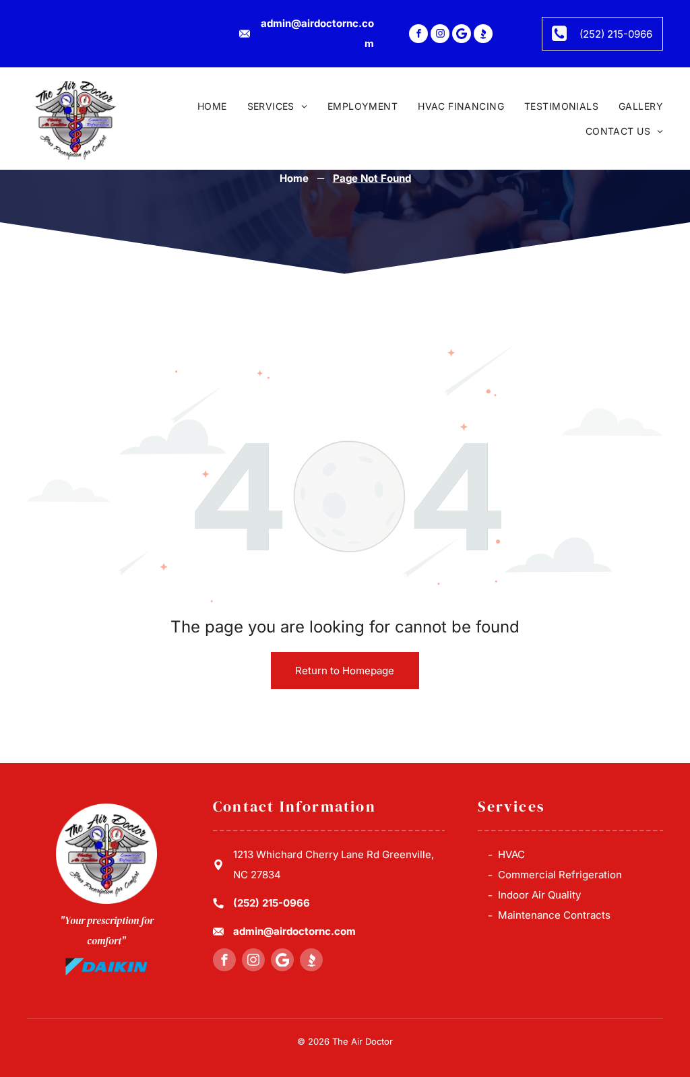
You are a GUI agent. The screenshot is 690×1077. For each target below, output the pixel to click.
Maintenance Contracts (554, 915)
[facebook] (418, 35)
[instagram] (440, 35)
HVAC (511, 854)
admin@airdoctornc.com (294, 931)
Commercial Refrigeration (560, 874)
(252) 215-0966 (271, 902)
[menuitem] (202, 106)
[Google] (461, 35)
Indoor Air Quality (539, 894)
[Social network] (483, 35)
